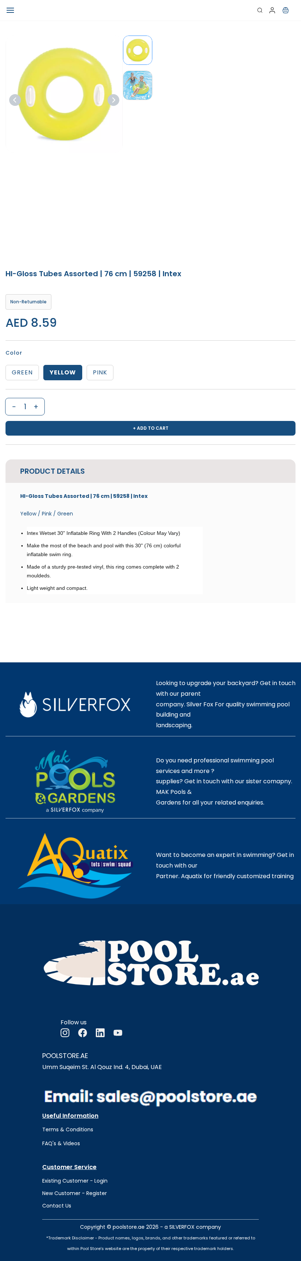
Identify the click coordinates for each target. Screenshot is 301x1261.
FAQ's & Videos (61, 1143)
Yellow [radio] (63, 372)
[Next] (113, 100)
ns (90, 1129)
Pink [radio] (100, 372)
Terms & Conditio (64, 1129)
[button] (285, 10)
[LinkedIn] (100, 1032)
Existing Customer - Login (75, 1180)
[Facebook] (82, 1032)
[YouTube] (117, 1032)
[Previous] (15, 100)
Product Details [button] (52, 471)
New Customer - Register (74, 1193)
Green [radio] (22, 372)
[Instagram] (65, 1032)
